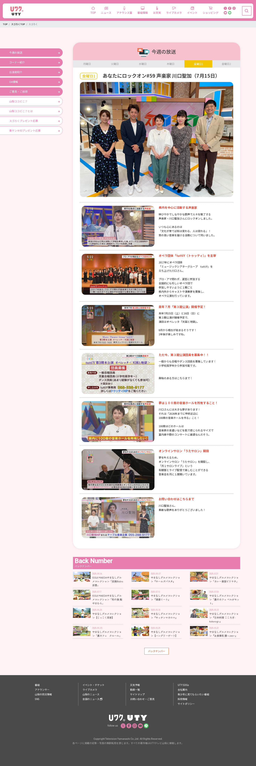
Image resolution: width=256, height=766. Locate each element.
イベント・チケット (93, 685)
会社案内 (182, 689)
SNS (37, 699)
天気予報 (135, 685)
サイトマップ (137, 694)
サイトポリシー (186, 703)
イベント (192, 12)
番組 (37, 685)
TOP (93, 12)
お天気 (157, 12)
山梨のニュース (91, 694)
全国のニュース (91, 699)
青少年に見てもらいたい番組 (193, 694)
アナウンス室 (124, 12)
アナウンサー (42, 689)
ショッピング (210, 12)
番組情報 (142, 12)
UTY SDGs (183, 685)
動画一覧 (135, 689)
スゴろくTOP (18, 24)
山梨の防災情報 (43, 694)
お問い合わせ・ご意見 (142, 699)
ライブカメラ (174, 12)
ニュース (106, 12)
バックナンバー (156, 651)
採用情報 (182, 699)
